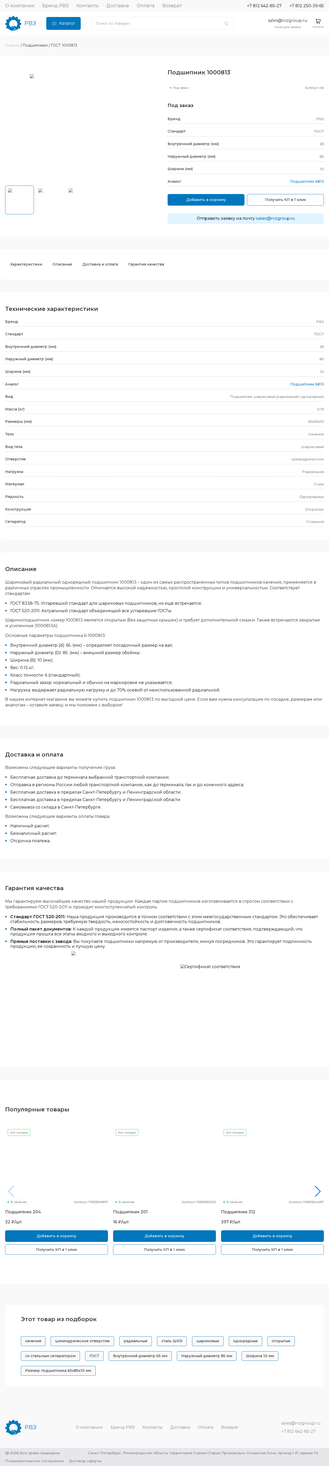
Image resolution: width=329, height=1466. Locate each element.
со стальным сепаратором (50, 1356)
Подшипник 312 (238, 1211)
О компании (19, 5)
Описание (62, 264)
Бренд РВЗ (55, 5)
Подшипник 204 (23, 1211)
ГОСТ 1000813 (64, 45)
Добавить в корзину (206, 199)
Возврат (172, 5)
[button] (317, 1191)
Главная (12, 45)
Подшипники (35, 45)
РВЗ (30, 23)
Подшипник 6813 (307, 181)
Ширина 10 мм (260, 1356)
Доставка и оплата (100, 264)
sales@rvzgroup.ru (287, 20)
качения (33, 1341)
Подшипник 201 (130, 1211)
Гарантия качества (146, 264)
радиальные (136, 1341)
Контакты (87, 5)
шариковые (207, 1341)
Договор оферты (85, 1461)
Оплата (146, 5)
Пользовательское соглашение (34, 1461)
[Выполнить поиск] (226, 23)
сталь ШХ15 (171, 1341)
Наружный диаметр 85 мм (206, 1356)
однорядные (245, 1341)
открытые (281, 1341)
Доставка (117, 5)
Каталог (67, 23)
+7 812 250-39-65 (306, 5)
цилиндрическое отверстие (82, 1341)
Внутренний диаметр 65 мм (140, 1356)
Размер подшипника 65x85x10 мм (58, 1370)
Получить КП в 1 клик (285, 199)
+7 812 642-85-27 (264, 5)
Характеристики (26, 264)
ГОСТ (94, 1356)
